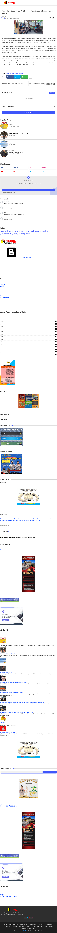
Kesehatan (4, 298)
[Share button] (30, 77)
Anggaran (11, 143)
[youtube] (30, 918)
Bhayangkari (4, 231)
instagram (43, 167)
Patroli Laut (29, 520)
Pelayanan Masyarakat (40, 231)
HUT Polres (38, 520)
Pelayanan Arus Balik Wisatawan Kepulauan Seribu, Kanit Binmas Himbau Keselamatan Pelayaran (22, 702)
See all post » (3, 284)
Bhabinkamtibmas (10, 73)
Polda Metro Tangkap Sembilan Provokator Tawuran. (11, 692)
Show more (52, 92)
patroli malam (34, 518)
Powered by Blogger (27, 257)
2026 (29, 321)
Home (2, 8)
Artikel (3, 286)
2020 (29, 336)
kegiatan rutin (29, 233)
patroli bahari (51, 518)
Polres (48, 231)
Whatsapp (25, 77)
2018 (29, 342)
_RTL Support (44, 926)
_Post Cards (7, 926)
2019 (29, 339)
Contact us (15, 924)
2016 (29, 347)
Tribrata (2, 644)
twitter (44, 171)
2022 (29, 331)
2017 (29, 344)
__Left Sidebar (32, 924)
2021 (29, 334)
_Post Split (14, 926)
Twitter (18, 77)
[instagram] (32, 918)
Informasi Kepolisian (8, 806)
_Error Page (36, 926)
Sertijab (34, 520)
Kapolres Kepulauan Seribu (16, 152)
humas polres (23, 520)
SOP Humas (2, 722)
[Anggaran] (4, 144)
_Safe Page (28, 926)
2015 (29, 349)
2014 (29, 352)
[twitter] (27, 918)
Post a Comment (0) (28, 112)
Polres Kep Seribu (4, 520)
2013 (29, 354)
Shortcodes (32, 928)
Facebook (11, 77)
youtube (15, 171)
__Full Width (40, 924)
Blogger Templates (24, 930)
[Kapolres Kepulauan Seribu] (4, 153)
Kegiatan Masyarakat (19, 231)
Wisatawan (21, 233)
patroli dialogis (11, 520)
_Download (21, 926)
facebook (15, 167)
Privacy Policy (23, 924)
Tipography (25, 928)
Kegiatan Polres (29, 231)
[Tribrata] (4, 125)
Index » (2, 296)
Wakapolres (17, 520)
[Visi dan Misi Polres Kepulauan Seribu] (4, 135)
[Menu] (2, 2)
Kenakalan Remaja (9, 8)
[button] (55, 2)
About (10, 924)
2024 (29, 326)
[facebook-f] (25, 918)
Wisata (15, 233)
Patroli (25, 518)
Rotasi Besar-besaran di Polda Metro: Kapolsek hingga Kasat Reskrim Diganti (17, 712)
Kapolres (11, 231)
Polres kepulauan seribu (6, 233)
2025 (29, 324)
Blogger (51, 926)
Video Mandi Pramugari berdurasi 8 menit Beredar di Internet (13, 682)
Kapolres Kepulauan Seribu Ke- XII (7, 732)
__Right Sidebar (49, 924)
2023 (29, 329)
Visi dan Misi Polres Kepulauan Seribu (19, 134)
